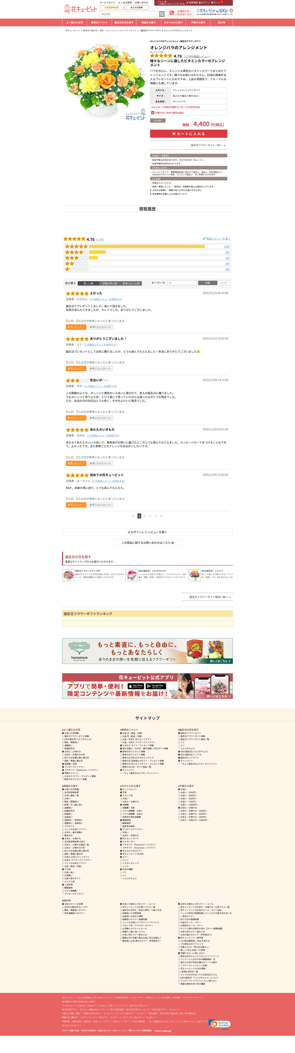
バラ (182, 742)
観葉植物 (68, 887)
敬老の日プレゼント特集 (75, 779)
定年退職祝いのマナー (74, 913)
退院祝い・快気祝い (73, 819)
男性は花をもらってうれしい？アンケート (199, 956)
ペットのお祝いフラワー (75, 829)
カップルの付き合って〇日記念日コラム (198, 974)
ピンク (125, 859)
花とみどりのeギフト (132, 850)
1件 (227, 258)
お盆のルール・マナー (190, 922)
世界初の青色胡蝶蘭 (131, 816)
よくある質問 (125, 2)
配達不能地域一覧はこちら (191, 159)
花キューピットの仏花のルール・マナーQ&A (200, 909)
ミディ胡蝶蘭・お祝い (132, 810)
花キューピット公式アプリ (195, 1021)
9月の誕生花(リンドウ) (191, 754)
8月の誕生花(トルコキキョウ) (78, 739)
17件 (100, 239)
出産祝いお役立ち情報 (132, 916)
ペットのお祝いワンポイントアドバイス (140, 922)
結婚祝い (68, 813)
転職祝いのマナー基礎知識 (134, 919)
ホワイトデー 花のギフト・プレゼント (139, 1017)
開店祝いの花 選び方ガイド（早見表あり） (142, 940)
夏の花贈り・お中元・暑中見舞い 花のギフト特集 (145, 748)
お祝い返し (69, 872)
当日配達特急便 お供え (74, 841)
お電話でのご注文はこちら (183, 12)
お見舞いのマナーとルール (134, 928)
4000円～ (189, 795)
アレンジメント (130, 789)
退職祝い (68, 745)
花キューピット (68, 997)
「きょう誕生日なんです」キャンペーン (140, 772)
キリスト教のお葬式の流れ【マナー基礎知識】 (201, 928)
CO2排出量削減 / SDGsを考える (195, 940)
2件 (227, 252)
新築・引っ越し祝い (73, 804)
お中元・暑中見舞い (73, 832)
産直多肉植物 (128, 826)
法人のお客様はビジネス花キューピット (95, 997)
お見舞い (68, 875)
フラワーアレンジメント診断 (193, 965)
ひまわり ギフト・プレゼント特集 (80, 776)
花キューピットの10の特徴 (192, 968)
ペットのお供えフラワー (75, 862)
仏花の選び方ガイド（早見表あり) (196, 934)
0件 (227, 263)
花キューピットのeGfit (133, 853)
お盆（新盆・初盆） (73, 866)
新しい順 (88, 283)
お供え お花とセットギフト (76, 856)
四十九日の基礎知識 (189, 919)
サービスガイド (107, 2)
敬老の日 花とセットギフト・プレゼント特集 (143, 763)
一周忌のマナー (187, 916)
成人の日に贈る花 (187, 1013)
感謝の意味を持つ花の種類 (192, 983)
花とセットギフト (131, 838)
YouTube (101, 1005)
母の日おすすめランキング (137, 1009)
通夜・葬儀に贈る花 (73, 760)
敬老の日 (68, 835)
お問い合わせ (141, 2)
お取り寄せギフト (72, 878)
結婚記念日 (69, 748)
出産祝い (68, 816)
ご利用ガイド (150, 997)
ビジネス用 (69, 881)
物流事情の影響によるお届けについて (169, 194)
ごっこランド (121, 1005)
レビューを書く (158, 52)
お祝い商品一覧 (71, 795)
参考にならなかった (100, 327)
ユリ (182, 745)
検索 (207, 283)
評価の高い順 (110, 283)
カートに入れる (191, 133)
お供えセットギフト (121, 1021)
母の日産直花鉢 (117, 1009)
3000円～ (189, 792)
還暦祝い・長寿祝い (73, 823)
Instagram (91, 1005)
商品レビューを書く (218, 238)
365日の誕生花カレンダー (76, 906)
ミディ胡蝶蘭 (70, 890)
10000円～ (189, 804)
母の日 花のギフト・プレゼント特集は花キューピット (85, 1009)
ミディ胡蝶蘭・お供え (132, 813)
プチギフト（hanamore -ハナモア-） (82, 769)
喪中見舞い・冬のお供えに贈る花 (163, 1013)
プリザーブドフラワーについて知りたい (198, 980)
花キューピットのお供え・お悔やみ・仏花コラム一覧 (205, 906)
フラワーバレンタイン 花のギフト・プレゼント (100, 1017)
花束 (125, 792)
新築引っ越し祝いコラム (133, 931)
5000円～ (189, 798)
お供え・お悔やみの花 (74, 754)
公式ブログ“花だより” (138, 1005)
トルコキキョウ (187, 748)
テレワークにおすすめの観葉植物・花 (197, 959)
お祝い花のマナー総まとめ (134, 934)
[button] (219, 1025)
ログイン (205, 2)
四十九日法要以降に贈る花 (76, 757)
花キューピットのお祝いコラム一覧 (138, 906)
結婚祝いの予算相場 (131, 913)
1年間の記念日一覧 (189, 971)
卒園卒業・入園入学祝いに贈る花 (76, 1021)
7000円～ (189, 801)
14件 (227, 246)
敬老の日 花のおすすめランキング (138, 757)
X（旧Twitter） (68, 1005)
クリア (224, 283)
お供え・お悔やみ (73, 751)
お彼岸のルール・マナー (191, 925)
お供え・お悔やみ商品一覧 (76, 844)
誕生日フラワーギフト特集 (76, 736)
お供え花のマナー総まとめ (192, 931)
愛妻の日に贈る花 (69, 1017)
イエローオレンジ (130, 862)
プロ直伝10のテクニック (191, 943)
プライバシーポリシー (192, 997)
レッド (125, 866)
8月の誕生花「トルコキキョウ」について (199, 977)
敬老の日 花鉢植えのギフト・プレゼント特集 (143, 760)
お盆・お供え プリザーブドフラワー (139, 742)
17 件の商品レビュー (197, 56)
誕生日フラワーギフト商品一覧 (194, 739)
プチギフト (69, 826)
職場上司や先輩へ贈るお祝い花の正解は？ (141, 937)
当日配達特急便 (111, 7)
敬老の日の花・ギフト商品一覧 (136, 766)
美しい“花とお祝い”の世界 (192, 949)
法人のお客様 (136, 7)
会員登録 (193, 2)
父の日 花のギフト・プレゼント (165, 1009)
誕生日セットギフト (190, 757)
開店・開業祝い (71, 742)
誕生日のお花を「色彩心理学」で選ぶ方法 (141, 909)
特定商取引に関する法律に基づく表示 (78, 1002)
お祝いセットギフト (101, 1021)
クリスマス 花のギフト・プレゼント (131, 1013)
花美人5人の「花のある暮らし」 (195, 946)
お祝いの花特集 (72, 732)
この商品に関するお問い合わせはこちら (146, 543)
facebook (81, 1005)
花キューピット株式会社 (140, 1030)
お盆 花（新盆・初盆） (132, 736)
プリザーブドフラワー (75, 766)
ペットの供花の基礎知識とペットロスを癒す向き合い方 (206, 913)
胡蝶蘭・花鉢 (71, 763)
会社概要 (176, 997)
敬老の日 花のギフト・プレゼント (98, 1013)
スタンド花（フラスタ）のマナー (137, 925)
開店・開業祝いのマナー (75, 909)
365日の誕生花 (138, 1021)
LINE (110, 1005)
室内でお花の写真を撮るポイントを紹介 (198, 962)
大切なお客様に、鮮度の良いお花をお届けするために (177, 190)
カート (217, 2)
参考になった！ (76, 327)
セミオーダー (129, 841)
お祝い (67, 798)
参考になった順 (131, 283)
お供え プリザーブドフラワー (77, 859)
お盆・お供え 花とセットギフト (137, 739)
